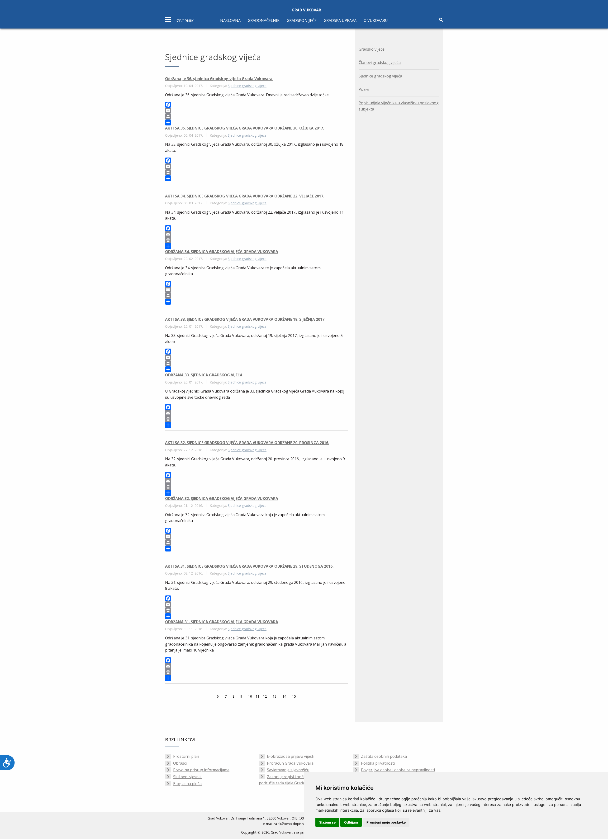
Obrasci (180, 763)
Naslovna (230, 20)
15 (294, 696)
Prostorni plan (186, 756)
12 (265, 696)
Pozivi (364, 89)
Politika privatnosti (378, 763)
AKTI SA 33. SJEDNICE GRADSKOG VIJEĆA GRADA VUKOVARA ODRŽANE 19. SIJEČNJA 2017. (245, 319)
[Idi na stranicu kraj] (307, 697)
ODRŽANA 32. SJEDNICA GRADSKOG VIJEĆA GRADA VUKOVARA (221, 498)
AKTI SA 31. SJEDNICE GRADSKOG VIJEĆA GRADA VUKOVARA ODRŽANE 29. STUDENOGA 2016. (249, 566)
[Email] (256, 111)
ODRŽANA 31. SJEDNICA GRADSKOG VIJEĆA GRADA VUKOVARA (221, 621)
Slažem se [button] (327, 822)
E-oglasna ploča (187, 783)
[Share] (256, 122)
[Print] (256, 117)
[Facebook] (256, 105)
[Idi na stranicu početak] (205, 697)
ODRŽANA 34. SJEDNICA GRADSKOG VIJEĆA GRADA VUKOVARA (221, 251)
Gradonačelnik (264, 20)
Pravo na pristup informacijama (201, 769)
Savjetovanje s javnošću (288, 769)
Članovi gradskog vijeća (380, 62)
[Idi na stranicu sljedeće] (301, 697)
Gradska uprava (340, 20)
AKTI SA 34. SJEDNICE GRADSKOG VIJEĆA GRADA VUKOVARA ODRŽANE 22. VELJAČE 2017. (244, 196)
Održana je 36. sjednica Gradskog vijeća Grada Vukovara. (219, 78)
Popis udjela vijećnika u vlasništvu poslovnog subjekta (399, 106)
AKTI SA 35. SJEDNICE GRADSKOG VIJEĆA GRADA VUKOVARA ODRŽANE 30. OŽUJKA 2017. (244, 128)
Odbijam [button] (351, 822)
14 (284, 696)
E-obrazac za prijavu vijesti (290, 756)
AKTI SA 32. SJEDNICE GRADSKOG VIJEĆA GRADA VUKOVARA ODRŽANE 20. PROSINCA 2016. (247, 442)
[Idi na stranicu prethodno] (211, 697)
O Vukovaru (376, 20)
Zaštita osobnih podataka (384, 756)
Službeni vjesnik (187, 776)
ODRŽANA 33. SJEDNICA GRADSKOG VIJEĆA (203, 375)
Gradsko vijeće (302, 20)
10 (250, 696)
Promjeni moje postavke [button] (386, 822)
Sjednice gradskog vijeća (247, 85)
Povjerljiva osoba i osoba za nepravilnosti (398, 769)
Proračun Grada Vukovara (290, 763)
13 (274, 696)
